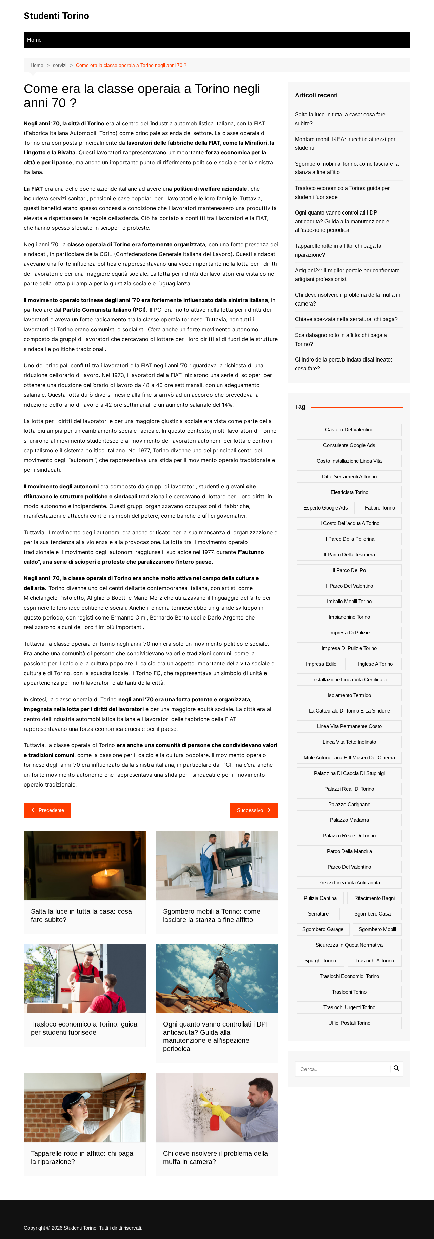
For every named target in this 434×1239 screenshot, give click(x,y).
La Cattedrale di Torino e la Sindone (349, 711)
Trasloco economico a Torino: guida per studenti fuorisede (342, 192)
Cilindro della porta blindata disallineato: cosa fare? (343, 364)
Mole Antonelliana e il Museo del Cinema (349, 757)
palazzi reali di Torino (349, 789)
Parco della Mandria (349, 851)
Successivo (250, 810)
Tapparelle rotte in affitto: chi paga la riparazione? (338, 250)
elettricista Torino (349, 492)
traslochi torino (349, 992)
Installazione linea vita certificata (349, 679)
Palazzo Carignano (349, 804)
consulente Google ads (349, 445)
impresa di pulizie (349, 632)
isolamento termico (349, 695)
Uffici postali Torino (349, 1023)
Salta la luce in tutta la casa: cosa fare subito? (340, 119)
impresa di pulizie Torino (349, 648)
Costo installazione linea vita (349, 461)
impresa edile (321, 664)
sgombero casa (372, 914)
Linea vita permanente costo (349, 726)
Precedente (51, 810)
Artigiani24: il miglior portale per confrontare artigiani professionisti (347, 274)
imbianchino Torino (349, 617)
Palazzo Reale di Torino (349, 835)
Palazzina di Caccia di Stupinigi (349, 773)
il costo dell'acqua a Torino (349, 523)
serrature (318, 914)
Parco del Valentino (349, 867)
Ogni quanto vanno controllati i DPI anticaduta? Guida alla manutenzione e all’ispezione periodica (342, 221)
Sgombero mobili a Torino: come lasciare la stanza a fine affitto (347, 168)
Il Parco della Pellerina (349, 539)
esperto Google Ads (325, 508)
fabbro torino (380, 508)
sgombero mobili (377, 929)
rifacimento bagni (374, 898)
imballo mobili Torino (349, 601)
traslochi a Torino (374, 960)
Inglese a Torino (375, 664)
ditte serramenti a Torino (349, 476)
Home (34, 40)
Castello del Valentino (349, 429)
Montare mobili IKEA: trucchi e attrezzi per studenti (345, 143)
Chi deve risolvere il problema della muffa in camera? (347, 299)
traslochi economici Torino (349, 976)
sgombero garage (322, 929)
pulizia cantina (320, 898)
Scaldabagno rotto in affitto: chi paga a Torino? (341, 339)
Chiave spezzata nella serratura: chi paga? (346, 319)
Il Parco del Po (349, 570)
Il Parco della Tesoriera (349, 554)
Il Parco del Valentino (349, 586)
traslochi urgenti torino (349, 1007)
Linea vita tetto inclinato (349, 742)
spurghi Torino (320, 960)
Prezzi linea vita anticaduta (349, 882)
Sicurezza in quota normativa (349, 945)
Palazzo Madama (349, 820)
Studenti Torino (56, 15)
